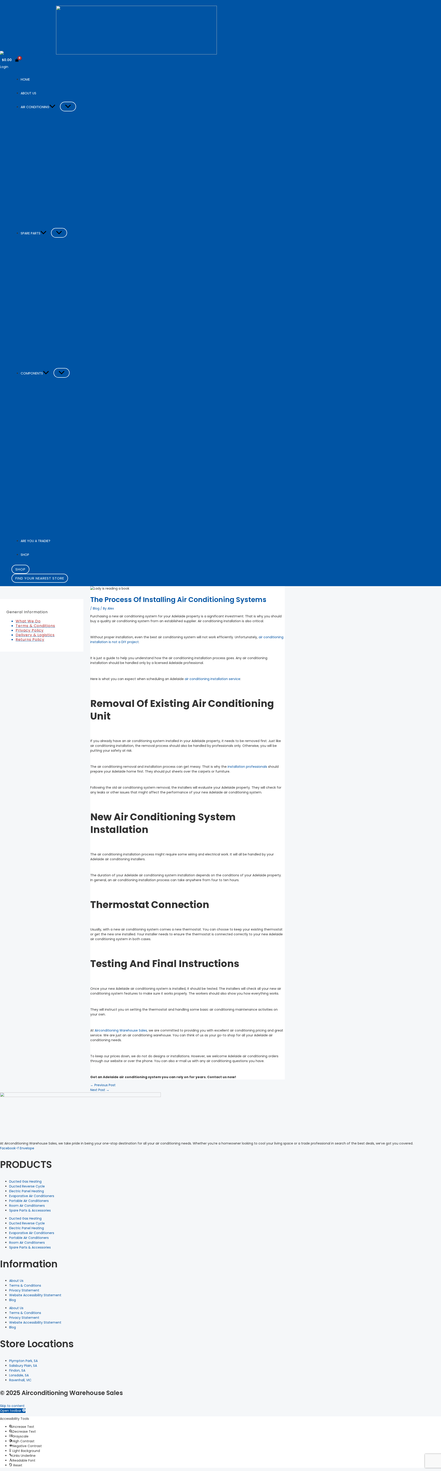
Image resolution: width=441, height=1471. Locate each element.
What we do (28, 621)
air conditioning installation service (212, 679)
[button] (52, 107)
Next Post (99, 1090)
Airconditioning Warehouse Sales (121, 1030)
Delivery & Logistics (35, 635)
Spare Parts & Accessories (30, 1210)
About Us (16, 1280)
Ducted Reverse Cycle (27, 1186)
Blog (96, 608)
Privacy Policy (30, 630)
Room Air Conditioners (27, 1205)
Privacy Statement (24, 1290)
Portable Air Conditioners (29, 1200)
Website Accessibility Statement (35, 1295)
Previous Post (103, 1085)
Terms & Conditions (35, 625)
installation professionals (247, 766)
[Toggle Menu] (68, 106)
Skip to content (12, 1405)
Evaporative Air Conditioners (31, 1196)
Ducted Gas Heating (25, 1181)
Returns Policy (30, 639)
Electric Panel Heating (26, 1191)
